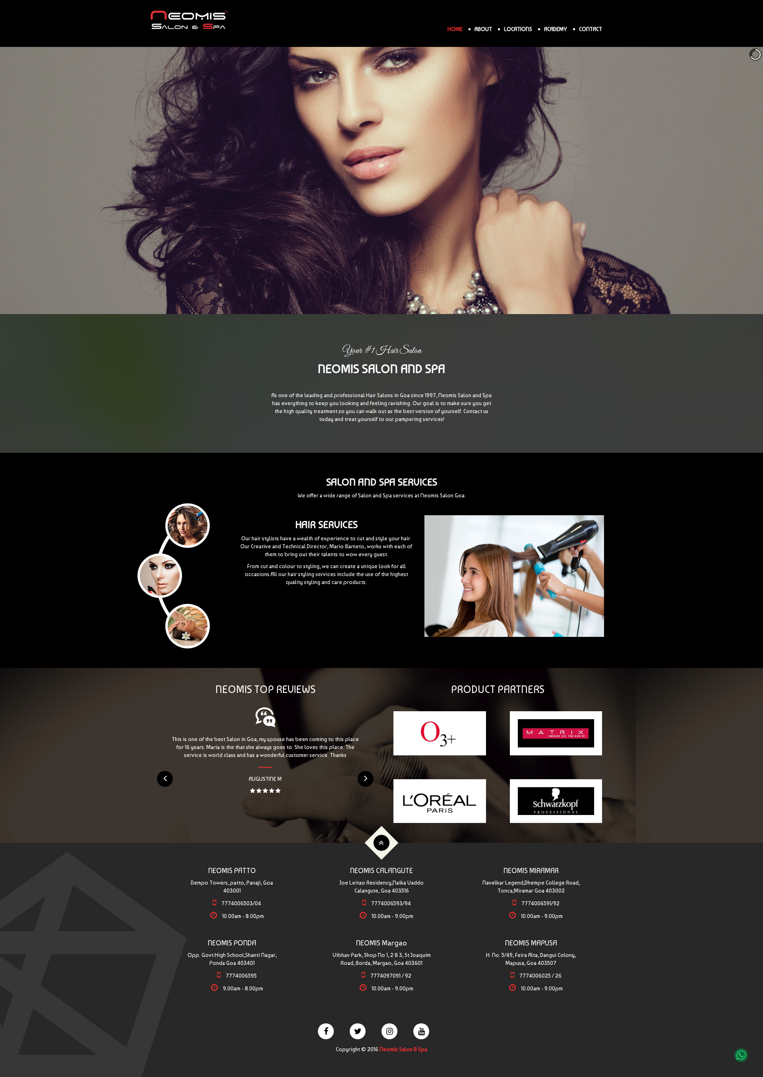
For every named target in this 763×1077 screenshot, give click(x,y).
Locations (518, 29)
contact (590, 29)
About (483, 29)
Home (455, 29)
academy (555, 29)
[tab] (187, 525)
